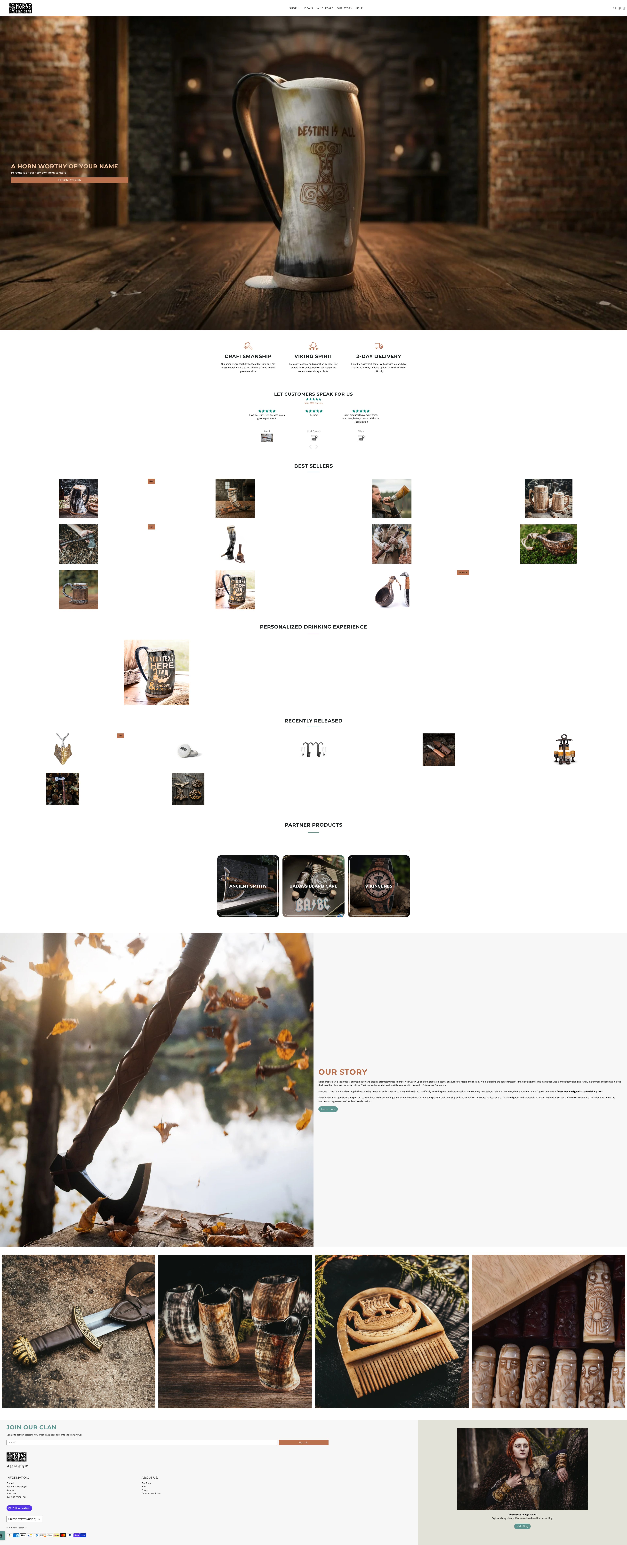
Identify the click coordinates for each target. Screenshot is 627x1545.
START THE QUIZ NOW (313, 787)
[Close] (354, 748)
